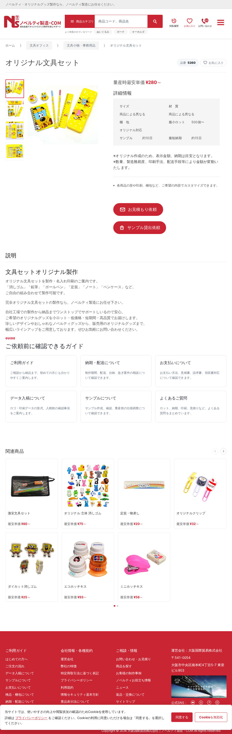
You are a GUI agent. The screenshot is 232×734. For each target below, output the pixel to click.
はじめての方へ (16, 659)
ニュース (122, 687)
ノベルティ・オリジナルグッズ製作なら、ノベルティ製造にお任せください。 (60, 4)
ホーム (10, 45)
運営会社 (67, 659)
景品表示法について (75, 701)
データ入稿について (19, 673)
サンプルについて (18, 680)
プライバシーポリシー (76, 680)
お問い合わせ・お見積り (133, 659)
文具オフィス (39, 45)
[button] (213, 62)
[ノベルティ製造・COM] (32, 21)
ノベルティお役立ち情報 (133, 680)
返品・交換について (130, 694)
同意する (182, 717)
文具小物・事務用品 (81, 45)
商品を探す (124, 666)
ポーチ (120, 31)
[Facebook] (209, 702)
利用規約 (67, 687)
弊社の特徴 (69, 666)
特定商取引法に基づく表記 (80, 673)
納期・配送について (19, 701)
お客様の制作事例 (128, 673)
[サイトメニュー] (220, 22)
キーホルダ (138, 31)
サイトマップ (125, 701)
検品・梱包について (19, 694)
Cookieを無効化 (211, 717)
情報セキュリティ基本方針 (80, 694)
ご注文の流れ (14, 666)
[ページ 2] (117, 606)
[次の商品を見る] (223, 451)
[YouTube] (193, 702)
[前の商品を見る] (215, 451)
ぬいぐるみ (103, 31)
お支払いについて (18, 687)
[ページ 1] (114, 606)
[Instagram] (217, 702)
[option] (63, 114)
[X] (201, 702)
